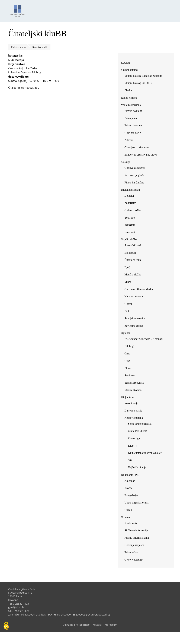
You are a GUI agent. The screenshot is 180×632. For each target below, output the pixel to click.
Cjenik (128, 509)
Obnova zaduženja (134, 167)
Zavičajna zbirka (133, 325)
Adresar (128, 140)
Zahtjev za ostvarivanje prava (140, 154)
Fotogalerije (131, 495)
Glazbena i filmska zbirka (138, 289)
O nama (125, 517)
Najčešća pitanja (137, 467)
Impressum (110, 624)
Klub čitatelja (16, 59)
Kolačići (97, 624)
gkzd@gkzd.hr (17, 607)
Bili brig (129, 346)
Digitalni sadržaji (130, 189)
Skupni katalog (129, 69)
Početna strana (18, 46)
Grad (127, 360)
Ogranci (125, 332)
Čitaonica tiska (132, 259)
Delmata (130, 196)
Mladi (127, 281)
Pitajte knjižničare (135, 183)
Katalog (126, 63)
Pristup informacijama (136, 537)
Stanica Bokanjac (134, 382)
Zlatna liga (134, 438)
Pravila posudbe (133, 110)
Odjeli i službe (129, 239)
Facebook (131, 233)
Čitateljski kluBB (137, 430)
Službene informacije (136, 530)
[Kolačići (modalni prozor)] (6, 626)
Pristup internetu (133, 125)
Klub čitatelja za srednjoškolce (145, 452)
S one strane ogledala (140, 423)
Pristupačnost (131, 552)
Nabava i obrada (133, 296)
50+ (130, 460)
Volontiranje (131, 403)
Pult (126, 311)
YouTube (130, 218)
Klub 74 (132, 445)
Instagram (131, 225)
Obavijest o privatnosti (136, 147)
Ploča (127, 368)
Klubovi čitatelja (133, 417)
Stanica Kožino (133, 390)
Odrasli (128, 303)
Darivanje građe (133, 410)
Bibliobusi (130, 252)
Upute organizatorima (136, 502)
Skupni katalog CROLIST (140, 83)
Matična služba (132, 274)
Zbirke (129, 91)
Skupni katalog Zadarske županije (143, 75)
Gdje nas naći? (132, 132)
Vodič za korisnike (131, 104)
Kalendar (129, 480)
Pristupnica (130, 118)
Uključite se (127, 397)
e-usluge (125, 161)
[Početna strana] (18, 9)
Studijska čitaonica (134, 318)
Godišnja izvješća (134, 545)
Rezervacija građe (134, 175)
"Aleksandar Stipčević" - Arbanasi (143, 338)
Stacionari (130, 375)
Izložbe (128, 487)
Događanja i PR (130, 474)
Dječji (127, 267)
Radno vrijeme (129, 97)
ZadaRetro (130, 202)
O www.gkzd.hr (133, 559)
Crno (127, 353)
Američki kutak (133, 245)
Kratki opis (130, 523)
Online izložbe (132, 210)
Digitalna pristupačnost (76, 624)
